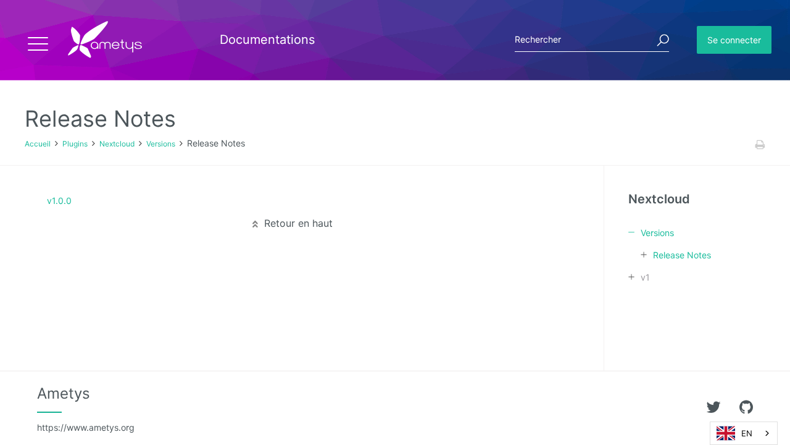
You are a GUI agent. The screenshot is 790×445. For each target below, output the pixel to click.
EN (746, 433)
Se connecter (734, 40)
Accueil (38, 143)
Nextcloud (117, 143)
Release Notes (682, 255)
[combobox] (744, 433)
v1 (645, 277)
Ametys (86, 408)
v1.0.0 (59, 200)
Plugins (75, 143)
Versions (160, 143)
